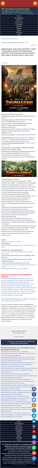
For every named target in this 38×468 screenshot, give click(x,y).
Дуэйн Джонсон (16, 137)
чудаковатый (13, 300)
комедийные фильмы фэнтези (10, 278)
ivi (25, 143)
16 (24, 300)
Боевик (20, 299)
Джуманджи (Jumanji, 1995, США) (11, 241)
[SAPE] (5, 341)
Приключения (32, 299)
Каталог (9, 38)
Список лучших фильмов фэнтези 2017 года (15, 263)
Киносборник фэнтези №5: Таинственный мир (15, 268)
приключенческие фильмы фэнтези (11, 284)
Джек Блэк (32, 137)
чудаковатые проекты (27, 293)
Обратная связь (19, 336)
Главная (3, 38)
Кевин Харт (24, 137)
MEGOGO (32, 143)
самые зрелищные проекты (24, 286)
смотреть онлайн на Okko (22, 287)
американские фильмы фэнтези (16, 280)
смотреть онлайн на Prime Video (10, 293)
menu (3, 3)
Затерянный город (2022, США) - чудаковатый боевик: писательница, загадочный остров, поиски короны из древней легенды (16, 409)
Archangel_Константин (19, 464)
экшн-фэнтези (11, 286)
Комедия (25, 299)
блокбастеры (19, 295)
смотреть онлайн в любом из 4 (10, 291)
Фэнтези (20, 300)
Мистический (5, 300)
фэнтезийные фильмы (22, 282)
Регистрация (17, 333)
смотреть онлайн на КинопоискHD (23, 289)
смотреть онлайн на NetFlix (28, 291)
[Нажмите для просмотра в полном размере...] (19, 111)
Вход (23, 333)
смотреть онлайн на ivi (8, 287)
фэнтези (3, 280)
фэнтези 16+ (29, 278)
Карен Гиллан (5, 139)
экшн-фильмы (11, 282)
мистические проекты (7, 295)
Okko (27, 143)
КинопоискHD (5, 145)
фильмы (15, 38)
